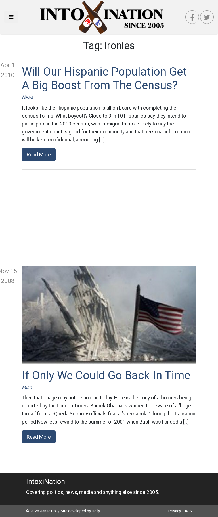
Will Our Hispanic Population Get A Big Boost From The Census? (104, 78)
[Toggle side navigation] (11, 17)
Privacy (174, 510)
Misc (27, 387)
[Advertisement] (109, 218)
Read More (39, 155)
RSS (188, 510)
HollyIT (97, 510)
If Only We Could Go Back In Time (106, 375)
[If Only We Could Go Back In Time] (109, 315)
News (27, 97)
